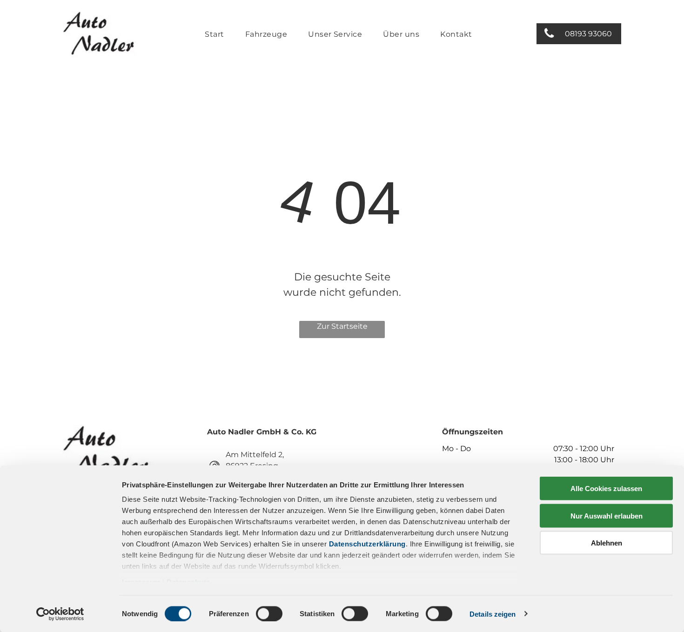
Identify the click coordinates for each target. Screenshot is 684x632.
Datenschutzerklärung (367, 544)
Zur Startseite (342, 326)
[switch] (269, 613)
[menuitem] (218, 34)
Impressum (141, 582)
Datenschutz (188, 582)
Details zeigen (492, 614)
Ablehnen (606, 543)
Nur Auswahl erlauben (606, 515)
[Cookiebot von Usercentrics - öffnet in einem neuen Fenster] (60, 614)
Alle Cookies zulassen (606, 488)
